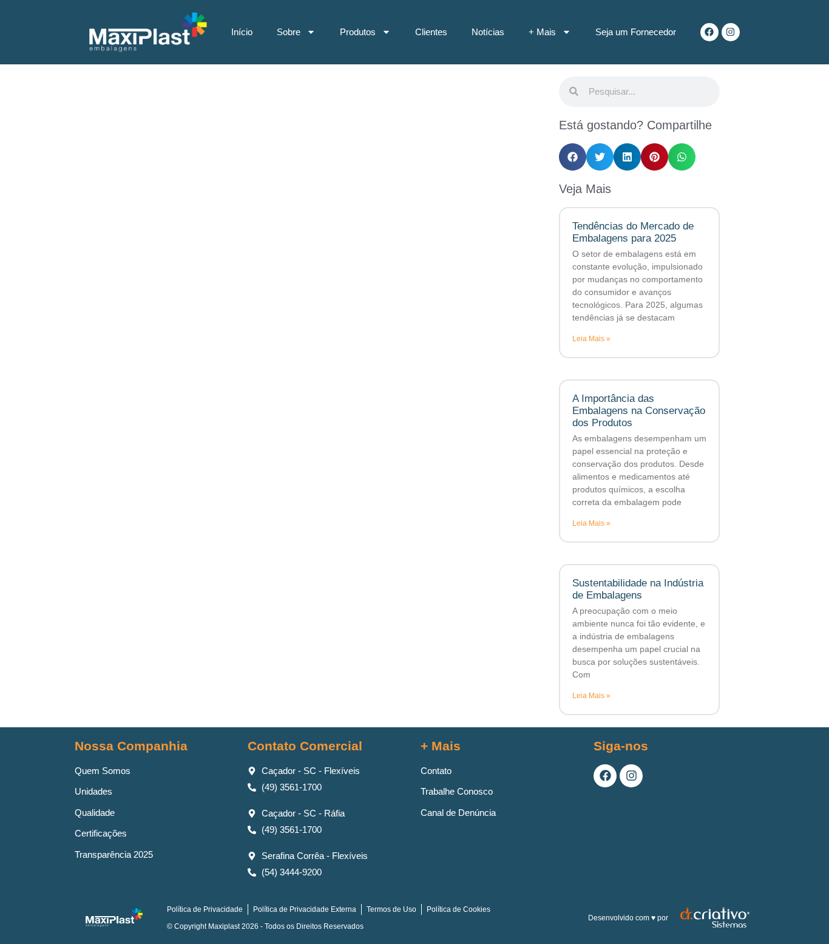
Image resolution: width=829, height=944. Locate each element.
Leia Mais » (591, 338)
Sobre (288, 32)
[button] (572, 157)
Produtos (358, 32)
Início (241, 32)
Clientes (431, 32)
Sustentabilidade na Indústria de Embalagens (637, 589)
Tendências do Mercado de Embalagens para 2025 (633, 232)
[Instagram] (731, 32)
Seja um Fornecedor (635, 32)
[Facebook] (709, 32)
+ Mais (542, 32)
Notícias (488, 32)
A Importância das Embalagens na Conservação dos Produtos (638, 411)
